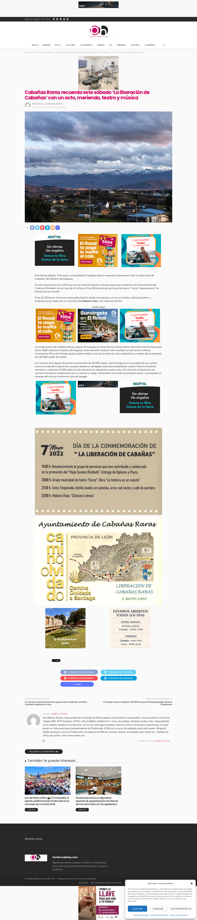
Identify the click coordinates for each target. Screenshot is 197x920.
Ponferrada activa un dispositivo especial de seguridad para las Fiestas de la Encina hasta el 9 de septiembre (97, 801)
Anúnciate (83, 883)
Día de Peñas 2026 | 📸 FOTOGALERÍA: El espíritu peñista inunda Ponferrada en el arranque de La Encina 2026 (47, 801)
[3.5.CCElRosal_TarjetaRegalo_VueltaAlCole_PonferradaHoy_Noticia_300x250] (98, 250)
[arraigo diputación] (98, 902)
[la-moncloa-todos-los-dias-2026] (130, 627)
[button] (191, 883)
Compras (150, 45)
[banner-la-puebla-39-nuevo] (98, 72)
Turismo (120, 45)
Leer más (31, 810)
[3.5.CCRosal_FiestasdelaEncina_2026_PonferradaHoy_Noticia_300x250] (141, 250)
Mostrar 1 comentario (42, 751)
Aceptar (137, 909)
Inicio (35, 45)
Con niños (86, 45)
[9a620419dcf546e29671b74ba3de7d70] (65, 627)
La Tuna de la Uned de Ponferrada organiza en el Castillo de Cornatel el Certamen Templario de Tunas (56, 703)
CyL (110, 45)
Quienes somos (33, 838)
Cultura (70, 45)
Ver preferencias (181, 909)
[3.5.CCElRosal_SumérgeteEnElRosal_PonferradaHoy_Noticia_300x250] (98, 325)
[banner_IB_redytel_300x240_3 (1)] (54, 249)
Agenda (46, 45)
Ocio (57, 45)
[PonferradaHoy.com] (98, 32)
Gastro (135, 45)
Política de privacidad (159, 915)
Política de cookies (141, 915)
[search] (163, 45)
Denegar (158, 909)
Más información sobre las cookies (106, 883)
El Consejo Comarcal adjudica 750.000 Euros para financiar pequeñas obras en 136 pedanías (137, 703)
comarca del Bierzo (87, 879)
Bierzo (101, 45)
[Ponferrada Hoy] (36, 857)
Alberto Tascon (38, 104)
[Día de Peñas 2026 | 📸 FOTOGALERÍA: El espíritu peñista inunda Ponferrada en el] (47, 780)
